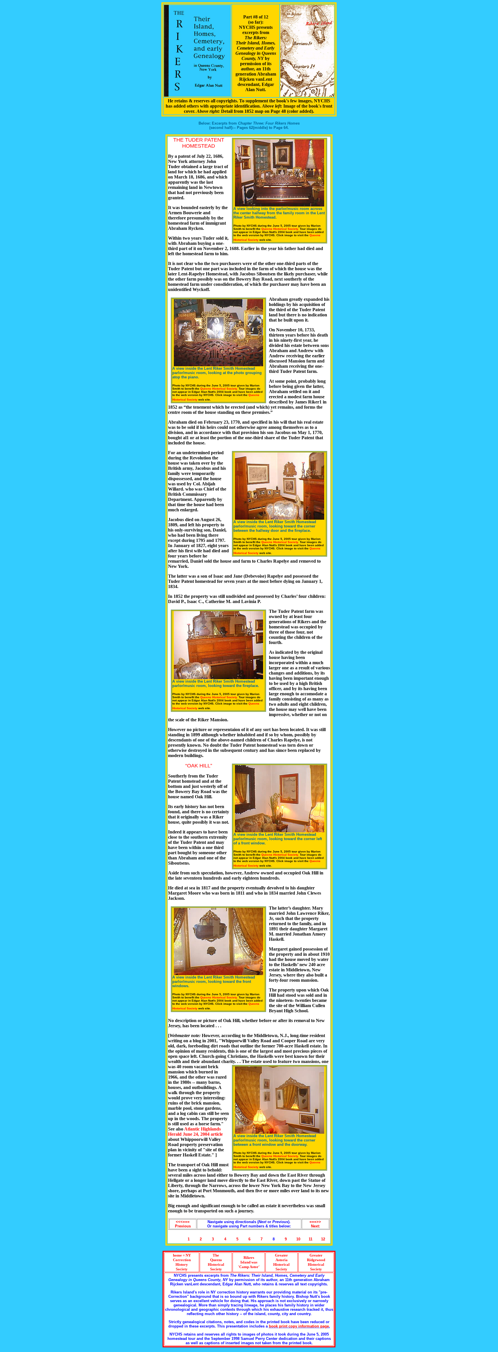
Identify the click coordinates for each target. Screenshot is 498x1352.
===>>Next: (315, 1224)
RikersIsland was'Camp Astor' (249, 1262)
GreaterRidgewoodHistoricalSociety (316, 1262)
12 (323, 1239)
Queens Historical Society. (280, 228)
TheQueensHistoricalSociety (216, 1262)
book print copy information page (299, 1326)
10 (298, 1239)
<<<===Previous (183, 1224)
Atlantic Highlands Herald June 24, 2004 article (195, 1131)
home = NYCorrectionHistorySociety (182, 1262)
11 (310, 1239)
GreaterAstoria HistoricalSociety (281, 1262)
